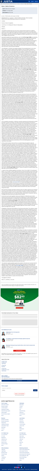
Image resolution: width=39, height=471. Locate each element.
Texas (21, 443)
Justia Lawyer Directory (24, 451)
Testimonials (22, 458)
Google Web (4, 365)
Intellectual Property (5, 424)
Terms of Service (21, 469)
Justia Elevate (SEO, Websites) (25, 454)
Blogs (21, 427)
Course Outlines (22, 424)
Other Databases (5, 448)
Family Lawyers (4, 412)
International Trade (4, 425)
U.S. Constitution (4, 434)
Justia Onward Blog (23, 457)
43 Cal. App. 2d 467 (16, 181)
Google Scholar (4, 361)
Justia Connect (4, 469)
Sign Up (36, 1)
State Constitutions (23, 434)
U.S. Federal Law (4, 433)
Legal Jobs (3, 449)
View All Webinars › (19, 350)
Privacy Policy (27, 469)
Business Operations (5, 421)
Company (14, 469)
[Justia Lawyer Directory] (24, 467)
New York (21, 442)
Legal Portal (10, 469)
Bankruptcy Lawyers (5, 404)
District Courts (4, 442)
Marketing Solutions (24, 448)
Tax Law (2, 428)
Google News (4, 368)
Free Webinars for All (6, 329)
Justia (1, 3)
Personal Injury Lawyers (5, 413)
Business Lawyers (4, 406)
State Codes (22, 436)
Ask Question (19, 380)
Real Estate (3, 427)
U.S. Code (3, 436)
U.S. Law (4, 3)
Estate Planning (22, 410)
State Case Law (22, 437)
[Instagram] (18, 467)
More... (2, 415)
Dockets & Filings (4, 443)
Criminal (21, 406)
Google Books (4, 362)
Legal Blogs (4, 363)
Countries (3, 458)
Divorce (21, 407)
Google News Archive (5, 369)
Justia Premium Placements (24, 452)
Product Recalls (4, 454)
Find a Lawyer (5, 386)
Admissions (22, 421)
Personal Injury (22, 413)
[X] (23, 467)
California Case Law (13, 3)
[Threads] (20, 467)
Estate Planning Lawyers (5, 410)
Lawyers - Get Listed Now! (19, 393)
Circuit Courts (3, 440)
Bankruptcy (22, 404)
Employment (3, 422)
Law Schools (22, 418)
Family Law (21, 412)
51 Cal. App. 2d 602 (19, 265)
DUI (20, 409)
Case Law (7, 3)
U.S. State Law (22, 433)
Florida (21, 440)
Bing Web (3, 366)
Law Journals (22, 425)
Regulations (3, 437)
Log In (32, 1)
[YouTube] (16, 467)
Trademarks (3, 457)
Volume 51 (22, 3)
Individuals (22, 403)
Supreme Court (4, 439)
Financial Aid (22, 422)
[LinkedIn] (14, 467)
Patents (2, 455)
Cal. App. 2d (18, 3)
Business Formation (5, 419)
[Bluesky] (21, 467)
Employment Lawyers (5, 409)
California (21, 439)
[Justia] (7, 1)
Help (17, 469)
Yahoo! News (4, 370)
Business (3, 418)
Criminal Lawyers (4, 407)
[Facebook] (17, 467)
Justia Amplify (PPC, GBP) (24, 455)
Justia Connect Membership (24, 449)
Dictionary (21, 419)
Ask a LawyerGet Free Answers (6, 376)
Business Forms (4, 452)
